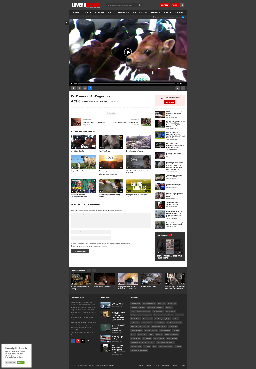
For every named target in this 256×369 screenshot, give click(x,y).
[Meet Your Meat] (111, 142)
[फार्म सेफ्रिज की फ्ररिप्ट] (83, 142)
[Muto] (181, 84)
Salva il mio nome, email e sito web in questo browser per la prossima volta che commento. (101, 243)
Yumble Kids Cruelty (148, 287)
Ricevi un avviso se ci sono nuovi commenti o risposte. (89, 246)
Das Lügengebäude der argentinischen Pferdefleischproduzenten (108, 173)
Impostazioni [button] (10, 362)
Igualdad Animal (159, 323)
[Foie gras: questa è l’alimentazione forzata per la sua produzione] (160, 145)
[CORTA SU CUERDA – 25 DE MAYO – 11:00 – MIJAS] (170, 246)
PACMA (133, 334)
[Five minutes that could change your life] (111, 186)
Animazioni (169, 307)
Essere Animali (147, 319)
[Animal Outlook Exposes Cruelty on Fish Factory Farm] (160, 195)
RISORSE (155, 12)
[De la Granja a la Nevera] (138, 142)
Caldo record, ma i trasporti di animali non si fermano (118, 338)
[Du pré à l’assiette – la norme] (83, 162)
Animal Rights (172, 303)
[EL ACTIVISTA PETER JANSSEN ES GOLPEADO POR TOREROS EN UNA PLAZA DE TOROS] (105, 314)
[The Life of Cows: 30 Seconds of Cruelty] (160, 205)
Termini (148, 365)
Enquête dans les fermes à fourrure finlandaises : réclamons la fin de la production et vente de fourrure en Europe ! (175, 165)
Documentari (80, 17)
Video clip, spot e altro (165, 346)
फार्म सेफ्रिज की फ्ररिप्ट (77, 151)
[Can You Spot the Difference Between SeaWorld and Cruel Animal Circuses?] (160, 135)
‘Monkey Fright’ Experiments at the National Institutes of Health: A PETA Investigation (175, 288)
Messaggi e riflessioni (151, 330)
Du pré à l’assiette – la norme (81, 171)
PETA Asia (159, 334)
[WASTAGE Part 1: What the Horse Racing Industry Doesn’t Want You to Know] (105, 348)
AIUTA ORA (170, 102)
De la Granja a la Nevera (134, 151)
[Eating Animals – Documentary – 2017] (138, 186)
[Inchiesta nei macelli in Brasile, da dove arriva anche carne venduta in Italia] (160, 214)
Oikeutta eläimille (165, 330)
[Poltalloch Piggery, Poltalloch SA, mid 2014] (90, 123)
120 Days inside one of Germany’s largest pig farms (174, 113)
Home (72, 17)
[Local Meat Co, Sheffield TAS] (104, 279)
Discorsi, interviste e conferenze (163, 315)
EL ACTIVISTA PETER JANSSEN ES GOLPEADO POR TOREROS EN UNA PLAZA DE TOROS (119, 315)
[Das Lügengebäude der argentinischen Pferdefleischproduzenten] (111, 162)
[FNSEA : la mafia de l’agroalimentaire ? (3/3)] (83, 186)
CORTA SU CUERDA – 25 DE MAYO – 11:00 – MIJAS (169, 257)
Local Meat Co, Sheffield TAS (104, 287)
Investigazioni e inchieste (174, 323)
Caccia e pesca (170, 311)
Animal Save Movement (137, 307)
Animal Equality (135, 303)
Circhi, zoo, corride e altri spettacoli (141, 315)
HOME (76, 12)
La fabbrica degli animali (159, 326)
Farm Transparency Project (162, 319)
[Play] (72, 84)
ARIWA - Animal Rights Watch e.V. (140, 311)
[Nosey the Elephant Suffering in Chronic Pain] (132, 123)
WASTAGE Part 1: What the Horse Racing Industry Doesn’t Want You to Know (119, 349)
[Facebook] (73, 341)
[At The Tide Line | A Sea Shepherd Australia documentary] (105, 327)
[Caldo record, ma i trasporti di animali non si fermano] (105, 338)
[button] (128, 52)
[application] (128, 52)
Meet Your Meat (104, 151)
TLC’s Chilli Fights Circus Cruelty (80, 288)
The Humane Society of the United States (142, 342)
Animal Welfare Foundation (155, 307)
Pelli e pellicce (142, 334)
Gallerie (175, 319)
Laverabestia (173, 326)
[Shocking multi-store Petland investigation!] (160, 186)
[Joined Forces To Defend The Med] (105, 305)
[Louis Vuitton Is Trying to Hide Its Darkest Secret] (160, 225)
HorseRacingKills (147, 323)
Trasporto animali (136, 346)
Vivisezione (178, 346)
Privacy (156, 365)
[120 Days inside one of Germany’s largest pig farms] (160, 114)
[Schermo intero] (184, 84)
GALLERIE (100, 12)
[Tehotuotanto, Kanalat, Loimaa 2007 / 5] (160, 177)
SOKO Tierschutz (159, 338)
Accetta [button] (20, 362)
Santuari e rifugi (135, 338)
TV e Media (147, 346)
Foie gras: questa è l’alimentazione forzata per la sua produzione (175, 145)
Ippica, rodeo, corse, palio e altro (140, 326)
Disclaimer (165, 365)
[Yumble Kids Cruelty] (151, 279)
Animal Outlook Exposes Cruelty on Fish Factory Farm (174, 194)
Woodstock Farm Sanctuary (139, 350)
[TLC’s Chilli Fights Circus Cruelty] (81, 279)
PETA (151, 334)
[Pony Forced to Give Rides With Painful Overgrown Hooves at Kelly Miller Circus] (160, 124)
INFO (167, 12)
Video (154, 346)
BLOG (112, 12)
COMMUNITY (124, 12)
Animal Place (161, 303)
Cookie (174, 365)
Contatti (182, 365)
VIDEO (86, 12)
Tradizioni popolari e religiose (165, 342)
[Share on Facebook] (90, 88)
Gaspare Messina (108, 365)
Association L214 (158, 311)
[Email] (88, 341)
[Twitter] (83, 341)
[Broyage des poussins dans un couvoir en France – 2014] (128, 279)
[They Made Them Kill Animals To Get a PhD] (138, 162)
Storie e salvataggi (172, 338)
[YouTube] (78, 341)
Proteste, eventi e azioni (171, 334)
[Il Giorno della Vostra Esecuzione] (160, 155)
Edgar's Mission (135, 319)
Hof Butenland (135, 323)
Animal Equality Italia (149, 303)
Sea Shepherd (147, 338)
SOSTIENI (180, 12)
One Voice (176, 330)
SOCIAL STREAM (141, 12)
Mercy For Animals (136, 330)
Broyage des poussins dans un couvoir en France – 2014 (127, 288)
